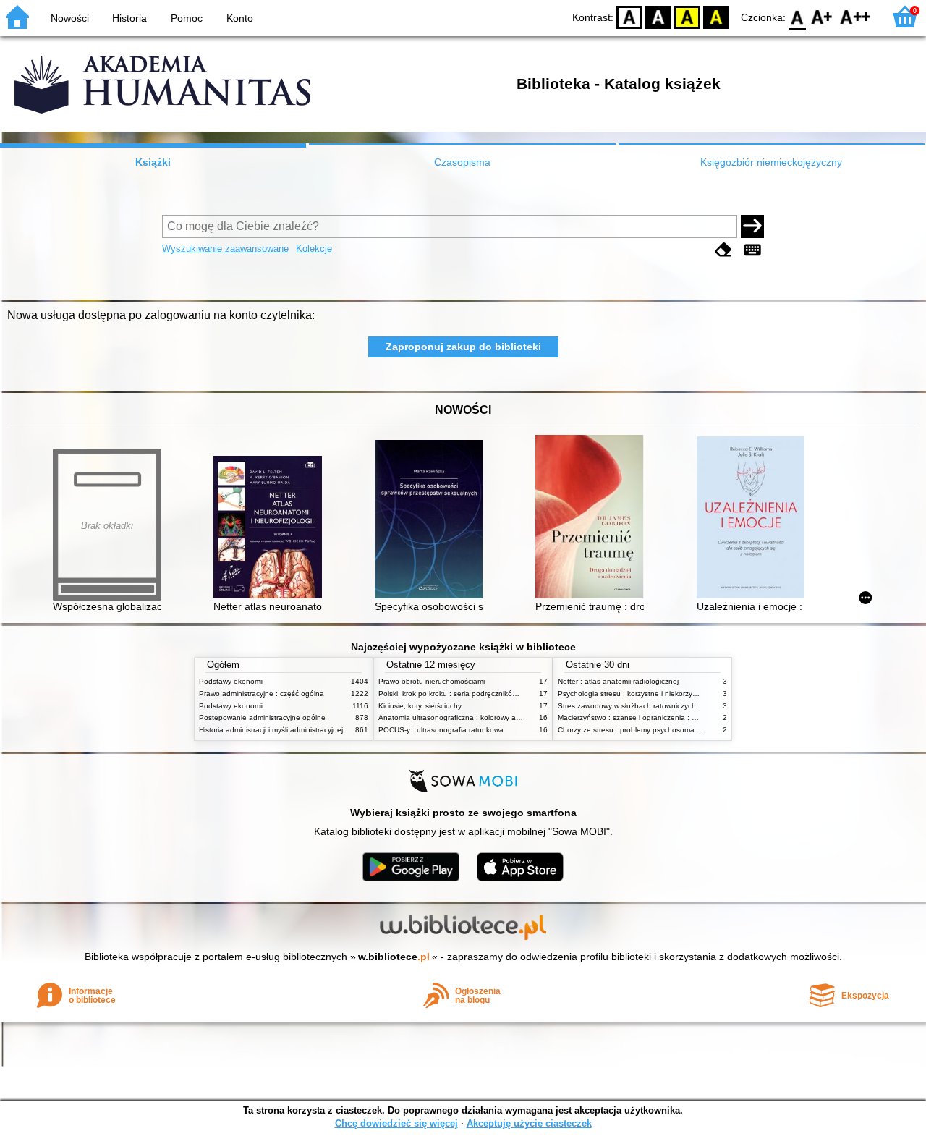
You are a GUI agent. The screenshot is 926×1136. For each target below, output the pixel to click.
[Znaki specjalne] (752, 250)
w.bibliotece (394, 956)
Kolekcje (314, 248)
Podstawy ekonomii (231, 681)
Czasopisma (462, 162)
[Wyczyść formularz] (723, 250)
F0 (797, 16)
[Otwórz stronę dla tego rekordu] (271, 528)
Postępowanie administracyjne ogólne (262, 717)
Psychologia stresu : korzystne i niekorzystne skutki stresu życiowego (672, 694)
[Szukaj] (752, 226)
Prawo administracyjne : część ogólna (261, 694)
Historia (129, 18)
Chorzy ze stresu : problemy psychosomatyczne (637, 730)
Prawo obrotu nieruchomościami (431, 681)
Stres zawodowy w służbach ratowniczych (627, 706)
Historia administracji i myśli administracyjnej (271, 730)
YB (687, 16)
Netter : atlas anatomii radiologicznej (618, 681)
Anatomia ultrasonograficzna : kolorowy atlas (452, 717)
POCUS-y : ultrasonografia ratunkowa (441, 730)
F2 (855, 16)
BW (658, 16)
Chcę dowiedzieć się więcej (396, 1123)
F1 (822, 16)
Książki (153, 162)
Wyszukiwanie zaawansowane (225, 248)
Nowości (70, 18)
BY (716, 16)
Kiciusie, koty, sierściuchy (420, 706)
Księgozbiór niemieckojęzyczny (771, 162)
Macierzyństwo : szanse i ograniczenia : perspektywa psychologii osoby (676, 717)
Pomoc (187, 18)
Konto (239, 18)
